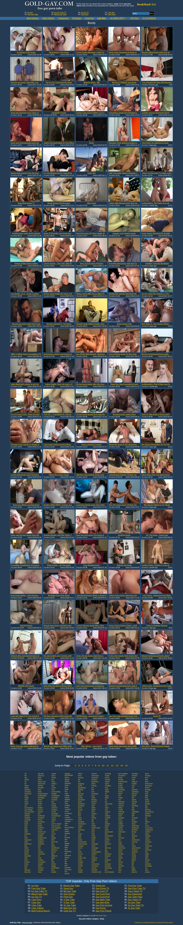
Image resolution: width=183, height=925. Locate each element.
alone (27, 786)
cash (39, 858)
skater (120, 858)
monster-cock (96, 872)
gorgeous (81, 804)
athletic (27, 816)
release (121, 804)
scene (120, 828)
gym (79, 814)
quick (120, 794)
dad (52, 836)
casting (40, 860)
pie (106, 846)
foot (66, 865)
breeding (41, 822)
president (121, 775)
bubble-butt (42, 838)
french (67, 873)
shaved (121, 846)
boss (39, 806)
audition (27, 818)
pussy (120, 792)
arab (26, 800)
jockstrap (95, 794)
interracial (95, 775)
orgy (106, 814)
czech (53, 834)
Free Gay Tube (32, 14)
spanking (135, 792)
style (133, 838)
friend (80, 773)
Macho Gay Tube (60, 14)
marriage (95, 844)
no (106, 794)
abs (26, 778)
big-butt (27, 870)
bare (26, 838)
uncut (147, 826)
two (146, 824)
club (52, 786)
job (93, 790)
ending (67, 805)
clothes (54, 784)
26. (101, 900)
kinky (93, 798)
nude (107, 796)
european (68, 813)
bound (40, 810)
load (93, 824)
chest (40, 866)
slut (119, 872)
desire (53, 852)
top (146, 806)
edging (67, 799)
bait (26, 828)
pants (107, 826)
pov (106, 870)
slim (119, 868)
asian (27, 804)
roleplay (121, 818)
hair (79, 816)
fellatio (67, 843)
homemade (82, 842)
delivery (54, 850)
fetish (67, 845)
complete (54, 798)
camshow (41, 854)
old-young (108, 804)
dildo (53, 858)
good (80, 802)
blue (39, 790)
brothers (41, 828)
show (120, 852)
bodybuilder (42, 796)
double (53, 872)
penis (107, 838)
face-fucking (69, 827)
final (66, 849)
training (148, 810)
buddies (41, 840)
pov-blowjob (109, 872)
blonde (40, 786)
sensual (121, 838)
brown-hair (42, 832)
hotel (80, 852)
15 (126, 765)
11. (70, 886)
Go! (151, 13)
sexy (120, 842)
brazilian (41, 818)
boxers (40, 812)
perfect (107, 840)
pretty (120, 778)
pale (106, 822)
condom (54, 800)
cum (52, 822)
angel (27, 798)
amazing (28, 792)
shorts (120, 850)
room (120, 820)
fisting (67, 857)
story (133, 820)
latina (94, 808)
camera (40, 852)
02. (37, 888)
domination (55, 868)
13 (117, 765)
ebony (67, 797)
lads (93, 806)
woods (147, 860)
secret (120, 830)
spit (133, 798)
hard (79, 828)
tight (146, 796)
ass (26, 806)
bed (26, 858)
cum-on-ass (55, 826)
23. (100, 891)
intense (94, 773)
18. (68, 905)
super (134, 846)
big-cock (28, 872)
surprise (135, 850)
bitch (39, 778)
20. (68, 911)
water (147, 848)
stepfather (135, 812)
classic (53, 773)
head (80, 834)
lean (93, 812)
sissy (120, 856)
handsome (82, 824)
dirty (52, 862)
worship (148, 864)
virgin (147, 838)
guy (79, 812)
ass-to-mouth (29, 812)
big (26, 868)
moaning (95, 866)
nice (106, 788)
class (40, 872)
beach (27, 850)
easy (66, 793)
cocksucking (55, 792)
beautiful (28, 856)
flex (66, 859)
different (54, 856)
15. (66, 897)
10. (39, 911)
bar (26, 836)
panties (107, 824)
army (26, 802)
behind (27, 862)
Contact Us (138, 923)
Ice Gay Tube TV (60, 13)
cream (53, 812)
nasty (107, 784)
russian (121, 826)
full (79, 780)
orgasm (107, 812)
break (40, 820)
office (107, 798)
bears (27, 854)
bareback (28, 840)
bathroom (28, 844)
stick (133, 814)
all (25, 784)
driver (67, 785)
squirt (134, 804)
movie (107, 778)
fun (79, 782)
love (93, 832)
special (134, 794)
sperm (134, 796)
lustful (94, 838)
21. (98, 886)
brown (40, 830)
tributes (147, 814)
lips (93, 820)
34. (133, 894)
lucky (93, 836)
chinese (41, 868)
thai (146, 780)
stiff (133, 816)
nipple (107, 792)
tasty (133, 868)
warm (147, 844)
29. (99, 908)
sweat (134, 856)
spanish (134, 790)
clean (53, 775)
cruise (53, 818)
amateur (28, 790)
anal (26, 796)
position (108, 866)
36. (132, 900)
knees (94, 804)
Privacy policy (168, 923)
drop (66, 787)
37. (132, 902)
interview (95, 778)
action (27, 780)
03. (37, 891)
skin (119, 860)
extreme (68, 821)
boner (40, 800)
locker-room (96, 828)
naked (107, 782)
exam (67, 815)
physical (108, 844)
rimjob (120, 810)
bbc (26, 846)
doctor (53, 864)
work (147, 862)
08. (35, 905)
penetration (109, 836)
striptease (135, 828)
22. (100, 888)
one (106, 806)
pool (106, 858)
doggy (53, 866)
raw (119, 796)
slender (121, 866)
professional (122, 782)
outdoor (108, 816)
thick (146, 782)
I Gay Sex (111, 13)
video (147, 834)
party (107, 830)
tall (133, 864)
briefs (40, 824)
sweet (134, 858)
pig (106, 850)
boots (40, 802)
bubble (40, 836)
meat (93, 856)
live (93, 822)
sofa (133, 780)
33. (133, 891)
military (94, 860)
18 (25, 773)
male (93, 840)
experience (69, 819)
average (28, 820)
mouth (107, 775)
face (66, 825)
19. (68, 908)
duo (66, 791)
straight (134, 822)
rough (120, 822)
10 (103, 765)
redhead (121, 802)
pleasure (108, 854)
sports (134, 800)
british (40, 826)
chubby (40, 870)
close (53, 782)
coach (53, 788)
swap (134, 854)
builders (41, 842)
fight (66, 847)
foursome (68, 869)
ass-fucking (29, 808)
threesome (149, 784)
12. (66, 888)
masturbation (96, 852)
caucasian (41, 862)
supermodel (136, 848)
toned (147, 802)
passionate (109, 832)
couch (53, 804)
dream (67, 779)
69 (25, 775)
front (79, 775)
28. (102, 905)
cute (52, 832)
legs (93, 816)
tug (146, 820)
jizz (93, 788)
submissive (136, 840)
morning (108, 773)
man (93, 842)
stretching (135, 826)
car (39, 856)
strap (133, 824)
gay (79, 792)
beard (27, 852)
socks (134, 778)
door (53, 870)
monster (94, 870)
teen (146, 778)
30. (101, 911)
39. (132, 908)
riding (120, 808)
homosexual (82, 844)
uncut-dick (149, 828)
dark (53, 840)
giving (80, 798)
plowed (107, 856)
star (133, 808)
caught (40, 864)
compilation (55, 796)
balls (26, 832)
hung (80, 860)
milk (93, 862)
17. (67, 902)
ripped (120, 814)
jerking (94, 786)
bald (26, 830)
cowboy (54, 810)
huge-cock (82, 858)
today (147, 800)
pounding (108, 868)
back (26, 824)
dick (52, 854)
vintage (147, 836)
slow (120, 870)
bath (26, 842)
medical (94, 858)
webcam (148, 850)
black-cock (42, 782)
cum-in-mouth (56, 824)
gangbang (82, 788)
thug (146, 792)
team (147, 773)
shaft (120, 844)
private (120, 780)
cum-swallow (56, 828)
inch (79, 868)
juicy (93, 796)
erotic (67, 811)
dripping (68, 783)
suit (133, 844)
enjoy (67, 807)
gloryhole (81, 800)
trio (146, 818)
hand (80, 820)
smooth (134, 775)
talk (133, 862)
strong (134, 832)
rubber (120, 824)
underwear (149, 830)
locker (94, 826)
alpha (27, 788)
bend (26, 864)
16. (67, 900)
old (106, 802)
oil (106, 800)
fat (65, 835)
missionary (95, 864)
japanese (95, 782)
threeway (148, 786)
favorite (67, 837)
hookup (81, 846)
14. (67, 894)
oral (106, 810)
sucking (134, 842)
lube (93, 834)
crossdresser (56, 816)
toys (146, 808)
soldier (134, 784)
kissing (94, 800)
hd (79, 832)
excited (67, 817)
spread (134, 802)
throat (147, 788)
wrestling (148, 866)
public (120, 786)
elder (66, 801)
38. (134, 905)
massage (95, 848)
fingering (68, 851)
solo (133, 786)
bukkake (41, 844)
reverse (121, 806)
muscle (107, 780)
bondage (41, 798)
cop (52, 802)
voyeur (147, 840)
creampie (54, 814)
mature (94, 854)
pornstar (108, 864)
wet (146, 852)
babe (26, 822)
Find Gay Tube (101, 916)
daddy (53, 838)
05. (35, 897)
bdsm (27, 848)
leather (94, 814)
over (106, 820)
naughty (108, 786)
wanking (148, 842)
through (148, 790)
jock (93, 792)
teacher (134, 872)
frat (66, 871)
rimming (121, 812)
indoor (80, 870)
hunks (80, 864)
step (133, 810)
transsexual (149, 812)
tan (133, 866)
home (80, 840)
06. (34, 900)
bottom (40, 808)
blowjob (41, 788)
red (119, 800)
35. (133, 897)
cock (53, 790)
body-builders (43, 794)
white (147, 854)
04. (38, 894)
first (66, 853)
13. (68, 891)
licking (94, 818)
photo (107, 842)
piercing (108, 848)
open (107, 808)
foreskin (67, 867)
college (54, 794)
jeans (94, 784)
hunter (80, 866)
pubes (120, 784)
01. (33, 886)
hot (79, 850)
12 (112, 765)
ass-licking (28, 810)
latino (94, 810)
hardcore (81, 830)
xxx (146, 868)
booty (40, 804)
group (80, 810)
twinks (147, 822)
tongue (147, 804)
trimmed (148, 816)
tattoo (134, 870)
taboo (134, 860)
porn (106, 862)
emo (66, 803)
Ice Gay (30, 13)
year (146, 870)
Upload (159, 923)
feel (66, 839)
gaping (80, 790)
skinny (120, 862)
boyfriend (41, 816)
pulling (120, 788)
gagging (81, 784)
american (28, 794)
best (26, 866)
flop (66, 863)
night (107, 790)
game (80, 786)
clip (52, 780)
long (93, 830)
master (94, 850)
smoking (135, 773)
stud (133, 834)
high (79, 836)
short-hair (121, 848)
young (147, 872)
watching (148, 846)
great (80, 808)
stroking (134, 830)
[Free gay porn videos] (49, 6)
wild (146, 858)
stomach (135, 818)
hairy (80, 818)
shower (121, 854)
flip (66, 861)
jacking (94, 780)
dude (66, 789)
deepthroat (55, 848)
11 (107, 765)
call (39, 848)
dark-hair (54, 842)
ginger (80, 796)
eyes (66, 823)
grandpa (81, 806)
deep (53, 846)
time (146, 798)
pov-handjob (123, 773)
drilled (67, 781)
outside (107, 818)
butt (39, 846)
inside (80, 872)
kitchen (94, 802)
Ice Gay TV (85, 13)
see (119, 834)
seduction (121, 832)
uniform (148, 832)
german (81, 794)
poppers (108, 860)
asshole (27, 814)
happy (80, 826)
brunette (41, 834)
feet (66, 841)
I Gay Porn (84, 14)
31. (133, 886)
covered (54, 808)
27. (100, 902)
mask (93, 846)
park (106, 828)
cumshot (54, 830)
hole (79, 838)
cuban (53, 820)
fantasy (67, 833)
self (119, 836)
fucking (80, 778)
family (67, 831)
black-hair (41, 784)
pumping (121, 790)
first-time (68, 855)
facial (67, 829)
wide (147, 856)
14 (121, 765)
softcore (134, 782)
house (80, 854)
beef (26, 860)
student (134, 836)
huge (80, 856)
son (133, 788)
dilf (52, 860)
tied (146, 794)
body (40, 792)
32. (134, 888)
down (67, 777)
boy (39, 814)
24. (101, 894)
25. (101, 897)
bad (26, 826)
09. (36, 908)
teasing (147, 775)
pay (106, 834)
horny (80, 848)
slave (120, 864)
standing (135, 806)
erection (68, 809)
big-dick (41, 773)
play (106, 852)
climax (53, 778)
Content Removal (149, 923)
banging (28, 834)
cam (39, 850)
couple (53, 806)
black (40, 780)
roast (120, 816)
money (94, 868)
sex (119, 840)
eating (67, 795)
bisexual (41, 775)
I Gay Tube (111, 14)
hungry (80, 862)
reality (120, 798)
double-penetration (69, 774)
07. (34, 902)
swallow (135, 852)
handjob (81, 822)
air (25, 782)
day (52, 844)
